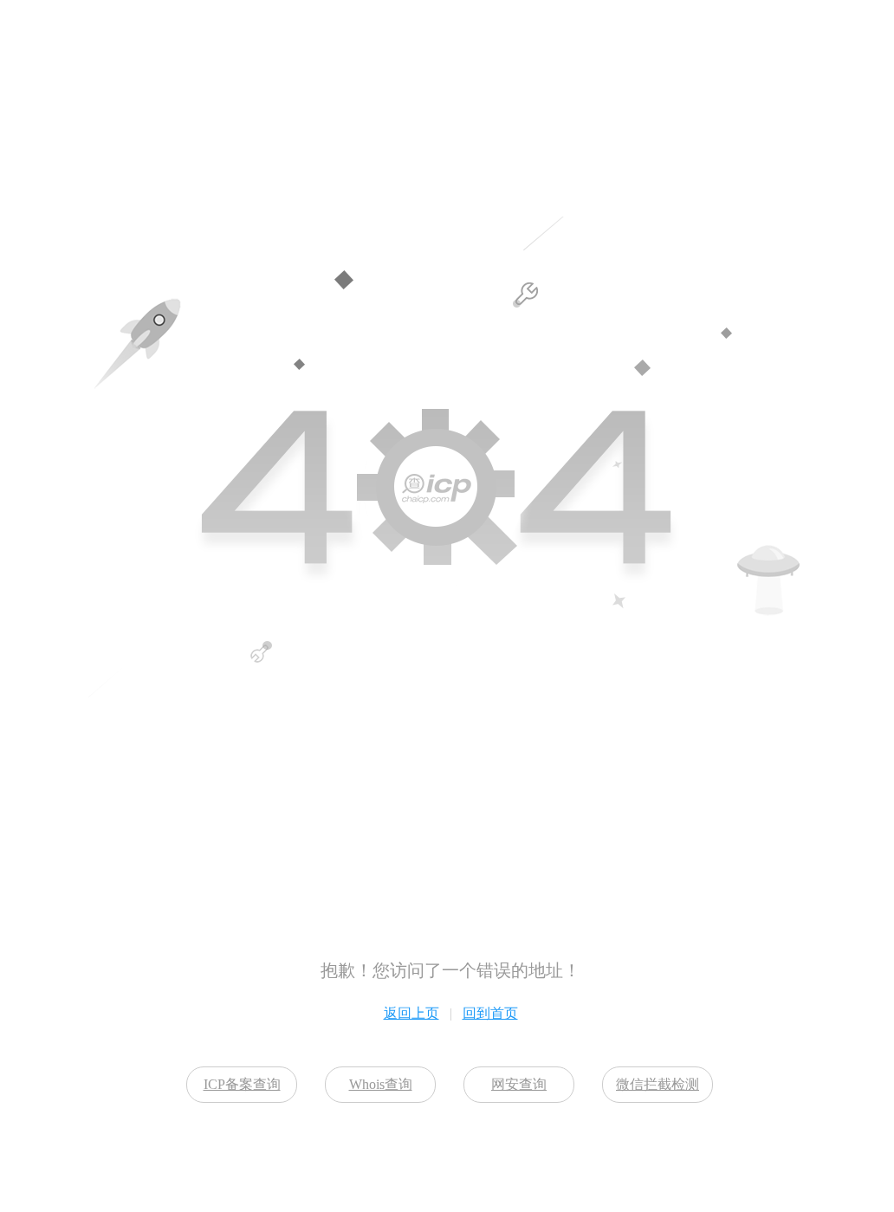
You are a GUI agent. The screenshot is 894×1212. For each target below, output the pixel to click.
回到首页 (490, 1013)
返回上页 (411, 1013)
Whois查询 (380, 1084)
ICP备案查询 (242, 1084)
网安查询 (519, 1084)
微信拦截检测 (657, 1084)
